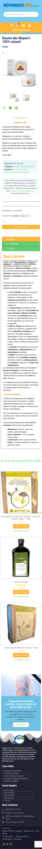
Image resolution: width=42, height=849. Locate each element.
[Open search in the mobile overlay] (21, 14)
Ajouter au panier (21, 227)
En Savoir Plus (21, 725)
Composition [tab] (14, 244)
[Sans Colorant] (4, 108)
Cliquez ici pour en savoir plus (22, 191)
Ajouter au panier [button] (21, 526)
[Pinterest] (7, 844)
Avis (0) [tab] (11, 249)
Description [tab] (10, 239)
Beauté (15, 167)
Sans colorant (17, 170)
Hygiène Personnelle (27, 167)
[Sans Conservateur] (10, 108)
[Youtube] (3, 844)
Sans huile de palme (22, 172)
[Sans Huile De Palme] (16, 108)
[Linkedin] (10, 844)
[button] (11, 25)
